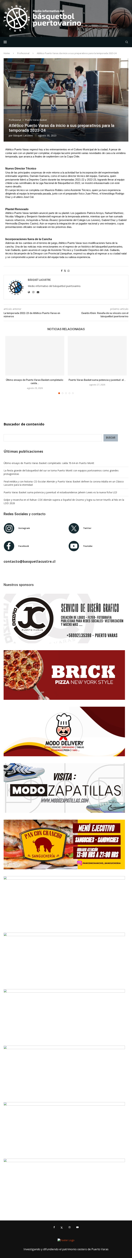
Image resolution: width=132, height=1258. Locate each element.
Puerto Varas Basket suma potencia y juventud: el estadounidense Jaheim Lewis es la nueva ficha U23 (60, 492)
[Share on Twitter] (65, 270)
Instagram (24, 528)
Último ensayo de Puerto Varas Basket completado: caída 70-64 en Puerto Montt (49, 463)
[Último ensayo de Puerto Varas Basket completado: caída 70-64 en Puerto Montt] (34, 355)
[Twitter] (61, 1227)
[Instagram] (69, 1227)
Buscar (110, 437)
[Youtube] (77, 1227)
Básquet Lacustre (23, 135)
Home (7, 53)
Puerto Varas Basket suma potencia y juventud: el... (97, 380)
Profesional (23, 53)
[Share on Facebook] (61, 270)
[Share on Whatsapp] (69, 270)
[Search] (126, 42)
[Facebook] (54, 1227)
